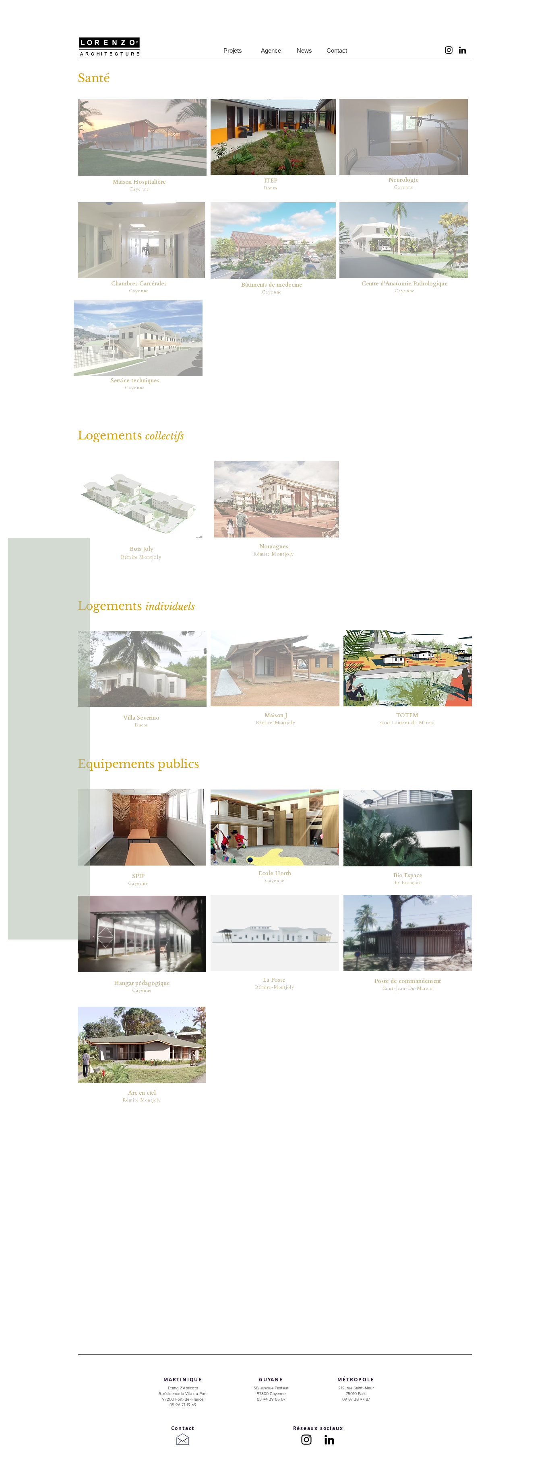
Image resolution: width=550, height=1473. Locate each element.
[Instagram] (449, 50)
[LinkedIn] (462, 50)
